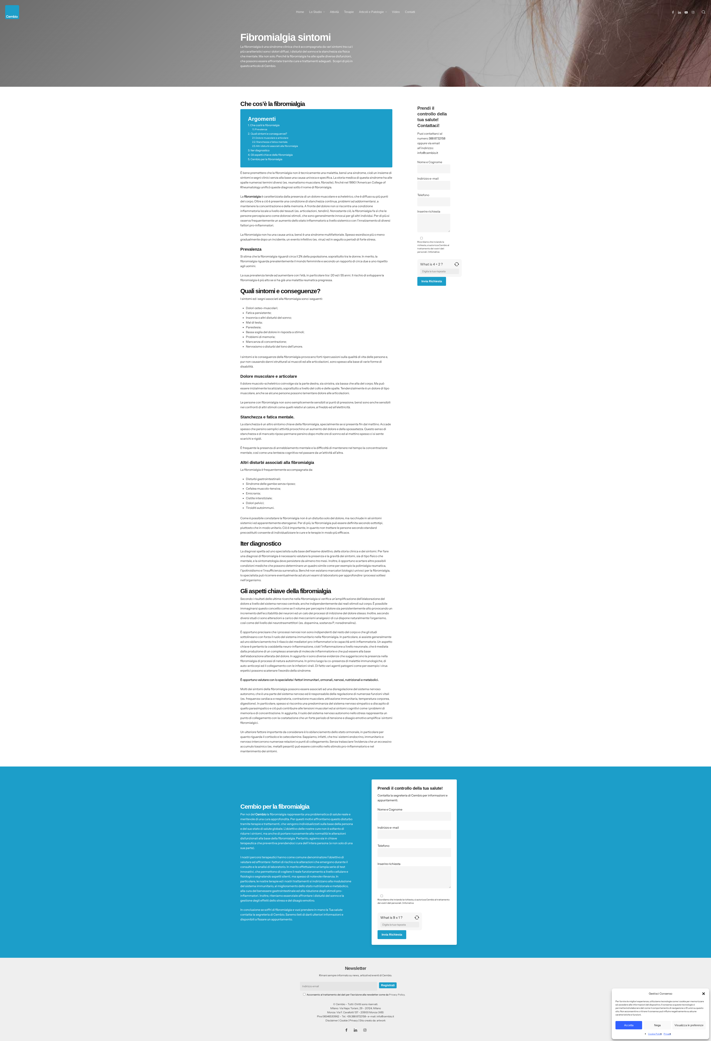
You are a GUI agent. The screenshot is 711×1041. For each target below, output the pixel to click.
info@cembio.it (427, 153)
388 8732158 (437, 138)
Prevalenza (261, 129)
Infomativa (434, 251)
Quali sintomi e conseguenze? (269, 133)
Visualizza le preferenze (689, 1025)
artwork (381, 1020)
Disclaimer (332, 1020)
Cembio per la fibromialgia (266, 159)
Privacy (667, 1033)
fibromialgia (252, 196)
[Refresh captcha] (456, 265)
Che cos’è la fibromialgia (265, 125)
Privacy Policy (397, 994)
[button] (703, 993)
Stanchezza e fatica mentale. (272, 141)
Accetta (628, 1025)
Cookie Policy (655, 1033)
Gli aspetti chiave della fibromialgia (272, 154)
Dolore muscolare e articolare (272, 137)
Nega (657, 1025)
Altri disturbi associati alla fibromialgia (277, 145)
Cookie (344, 1020)
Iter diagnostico (260, 150)
